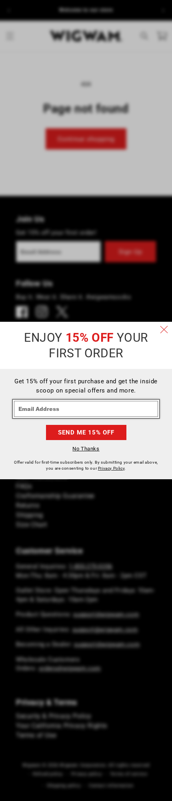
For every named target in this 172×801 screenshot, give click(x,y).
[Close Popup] (164, 330)
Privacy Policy (111, 468)
